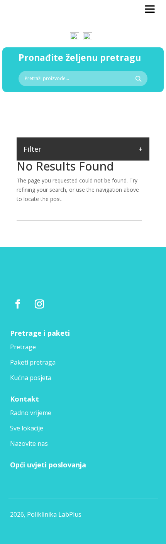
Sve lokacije (26, 428)
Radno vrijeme (30, 412)
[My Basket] (88, 33)
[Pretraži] (138, 78)
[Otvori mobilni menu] (150, 9)
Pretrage (23, 347)
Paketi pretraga (33, 362)
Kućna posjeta (30, 377)
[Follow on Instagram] (39, 304)
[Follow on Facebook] (17, 304)
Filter (32, 149)
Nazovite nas (29, 443)
